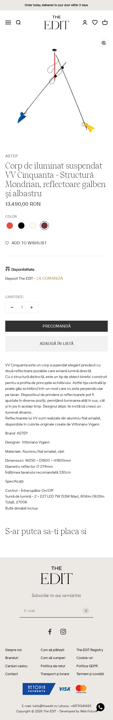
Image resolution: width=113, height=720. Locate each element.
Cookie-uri (84, 657)
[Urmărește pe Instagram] (63, 631)
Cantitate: (14, 297)
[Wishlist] (95, 22)
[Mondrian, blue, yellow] (44, 225)
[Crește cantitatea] (31, 307)
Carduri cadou (16, 665)
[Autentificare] (85, 22)
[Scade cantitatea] (12, 307)
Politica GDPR (87, 665)
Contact (11, 673)
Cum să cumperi (53, 657)
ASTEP (11, 156)
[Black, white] (32, 225)
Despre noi (13, 649)
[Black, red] (9, 225)
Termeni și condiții (90, 673)
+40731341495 (80, 706)
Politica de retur (53, 665)
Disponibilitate (22, 269)
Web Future (88, 711)
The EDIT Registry (89, 649)
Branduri (11, 657)
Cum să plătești (52, 649)
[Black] (21, 225)
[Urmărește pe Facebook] (49, 631)
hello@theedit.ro (45, 706)
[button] (26, 243)
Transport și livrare (55, 673)
